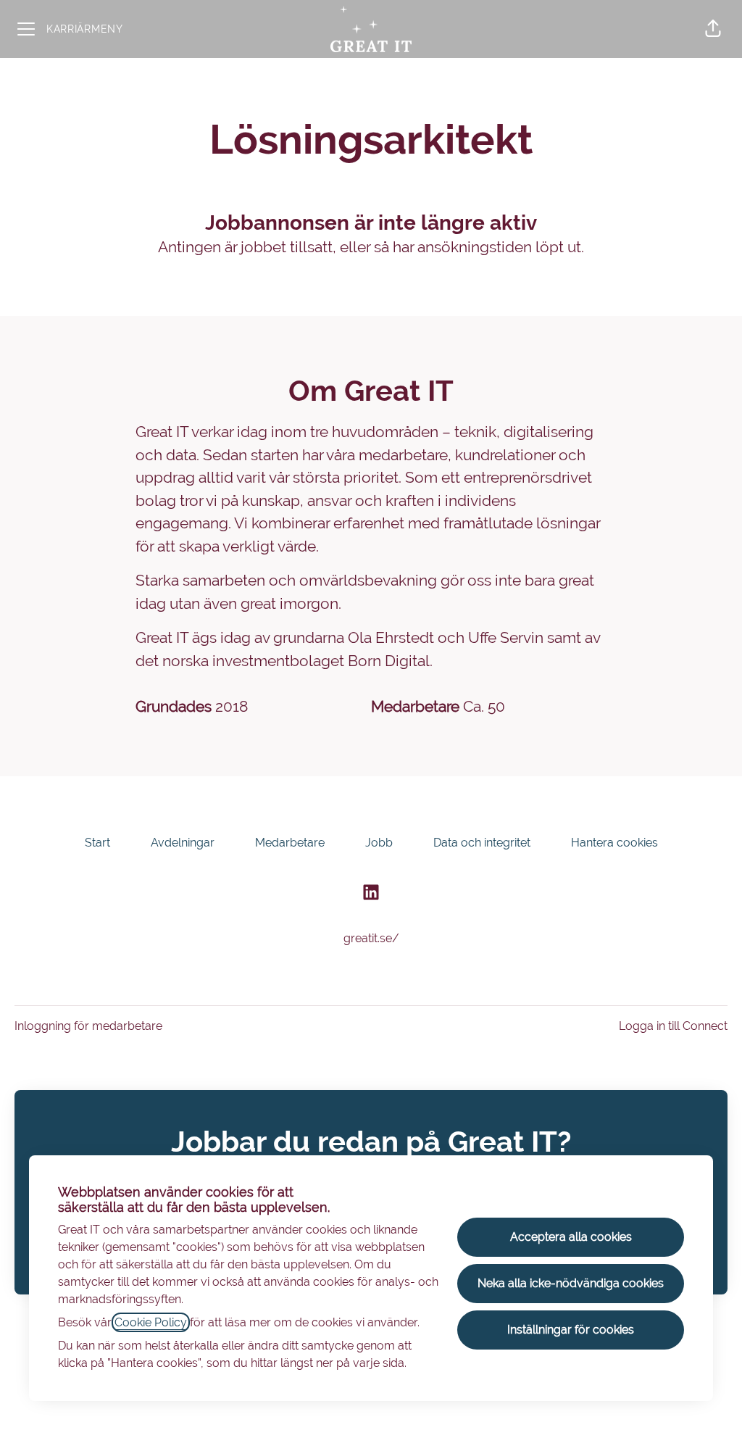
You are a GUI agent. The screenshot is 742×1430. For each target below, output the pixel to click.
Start (97, 842)
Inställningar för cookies (570, 1330)
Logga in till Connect (673, 1026)
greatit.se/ (371, 938)
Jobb (379, 842)
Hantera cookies (614, 842)
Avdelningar (182, 842)
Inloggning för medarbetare (88, 1026)
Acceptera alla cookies (571, 1237)
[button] (713, 29)
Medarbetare (290, 842)
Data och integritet (481, 842)
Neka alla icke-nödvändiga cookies (571, 1283)
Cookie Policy (150, 1322)
